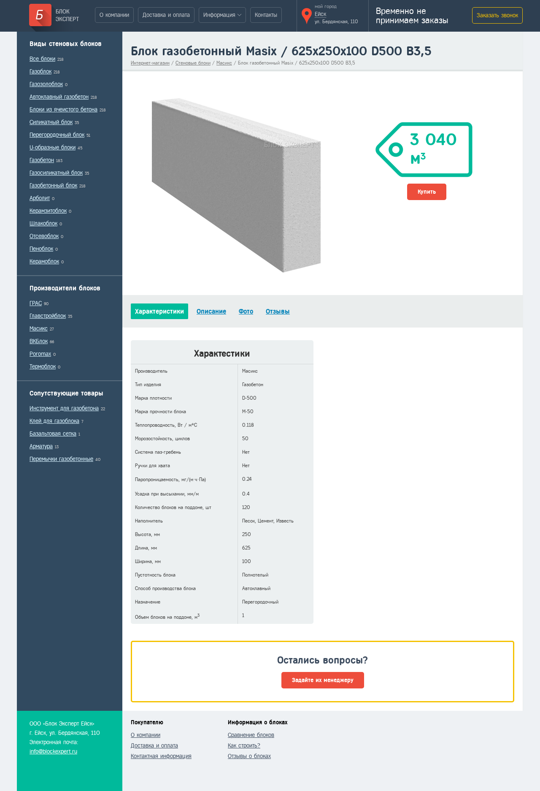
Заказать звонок (497, 15)
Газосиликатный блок (56, 173)
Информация (219, 15)
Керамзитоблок (48, 211)
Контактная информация (161, 756)
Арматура (41, 446)
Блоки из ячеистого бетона (63, 109)
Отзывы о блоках (249, 756)
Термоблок (43, 366)
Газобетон (42, 160)
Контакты (266, 15)
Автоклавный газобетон (59, 97)
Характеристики (159, 311)
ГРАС (36, 303)
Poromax (40, 354)
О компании (114, 15)
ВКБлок (39, 341)
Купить (427, 192)
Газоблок (40, 71)
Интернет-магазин (150, 62)
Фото (246, 311)
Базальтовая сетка (53, 434)
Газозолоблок (46, 84)
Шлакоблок (43, 223)
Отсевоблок (44, 236)
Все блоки (42, 59)
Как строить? (244, 745)
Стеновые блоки (193, 62)
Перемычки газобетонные (61, 459)
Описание (211, 311)
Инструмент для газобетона (64, 408)
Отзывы (278, 311)
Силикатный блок (51, 122)
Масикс (39, 328)
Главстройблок (48, 316)
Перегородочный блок (57, 135)
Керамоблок (44, 261)
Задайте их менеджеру (323, 680)
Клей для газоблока (54, 421)
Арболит (40, 198)
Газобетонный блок (53, 185)
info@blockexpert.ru (53, 751)
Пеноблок (41, 249)
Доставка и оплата (166, 15)
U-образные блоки (53, 147)
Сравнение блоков (251, 735)
